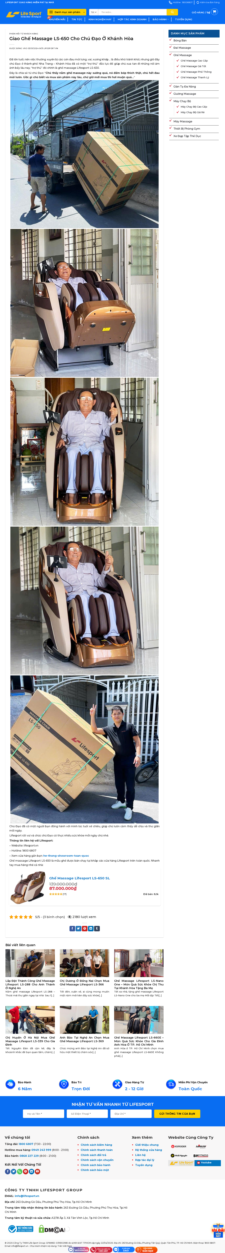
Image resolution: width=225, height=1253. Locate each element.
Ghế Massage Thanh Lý (195, 77)
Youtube (206, 1162)
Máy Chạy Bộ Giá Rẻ (193, 112)
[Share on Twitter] (78, 928)
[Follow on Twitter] (13, 1171)
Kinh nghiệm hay (100, 19)
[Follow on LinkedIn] (31, 1171)
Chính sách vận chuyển (97, 1160)
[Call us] (19, 1171)
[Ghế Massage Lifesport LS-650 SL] (28, 887)
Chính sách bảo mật (95, 1170)
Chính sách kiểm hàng (96, 1144)
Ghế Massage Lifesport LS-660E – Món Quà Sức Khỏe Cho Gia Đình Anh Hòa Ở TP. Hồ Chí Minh (139, 1041)
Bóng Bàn (180, 40)
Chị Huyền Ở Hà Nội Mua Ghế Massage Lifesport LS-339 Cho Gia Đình (30, 1041)
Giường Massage (184, 93)
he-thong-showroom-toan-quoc (66, 855)
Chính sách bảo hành (95, 1165)
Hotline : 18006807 (183, 2)
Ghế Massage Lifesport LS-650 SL (79, 878)
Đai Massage (182, 47)
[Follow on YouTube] (37, 1171)
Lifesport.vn (51, 48)
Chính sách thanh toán (97, 1150)
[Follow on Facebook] (7, 1171)
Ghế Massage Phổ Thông (196, 71)
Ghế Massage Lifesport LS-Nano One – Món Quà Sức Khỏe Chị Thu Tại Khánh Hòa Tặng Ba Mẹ (139, 984)
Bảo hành (160, 19)
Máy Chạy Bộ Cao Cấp (194, 106)
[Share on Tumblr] (97, 928)
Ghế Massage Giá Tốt (193, 66)
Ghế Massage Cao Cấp (194, 60)
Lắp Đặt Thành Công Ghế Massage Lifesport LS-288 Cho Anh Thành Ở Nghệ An (30, 984)
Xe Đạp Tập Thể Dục (187, 136)
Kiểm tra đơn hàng (210, 2)
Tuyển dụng (183, 19)
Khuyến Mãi (57, 19)
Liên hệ (140, 1155)
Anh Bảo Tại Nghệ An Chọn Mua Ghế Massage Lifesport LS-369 (84, 1039)
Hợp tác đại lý (144, 1160)
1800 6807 (26, 1144)
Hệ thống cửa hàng (148, 1150)
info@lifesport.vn (27, 1196)
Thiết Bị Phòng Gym (186, 128)
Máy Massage (182, 121)
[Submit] (172, 12)
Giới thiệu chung (147, 1144)
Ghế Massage (182, 55)
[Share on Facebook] (72, 928)
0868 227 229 (29, 1155)
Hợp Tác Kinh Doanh (132, 19)
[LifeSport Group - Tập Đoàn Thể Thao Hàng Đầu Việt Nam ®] (23, 14)
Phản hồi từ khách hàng (23, 34)
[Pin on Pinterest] (84, 928)
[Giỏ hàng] (205, 16)
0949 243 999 (41, 1150)
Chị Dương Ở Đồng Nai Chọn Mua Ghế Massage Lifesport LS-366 (84, 982)
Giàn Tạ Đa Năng (184, 86)
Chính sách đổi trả (93, 1155)
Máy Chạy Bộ (182, 101)
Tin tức (76, 19)
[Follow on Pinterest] (25, 1171)
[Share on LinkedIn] (91, 928)
